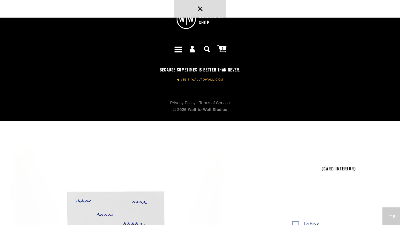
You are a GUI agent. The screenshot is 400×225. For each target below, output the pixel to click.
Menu (178, 48)
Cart (222, 48)
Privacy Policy (183, 102)
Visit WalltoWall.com (200, 79)
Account (192, 48)
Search (207, 48)
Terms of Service (214, 102)
